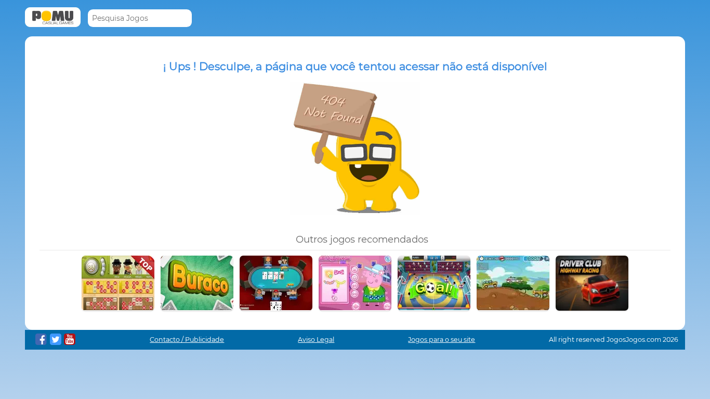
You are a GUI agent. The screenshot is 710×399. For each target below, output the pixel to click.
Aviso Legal (316, 339)
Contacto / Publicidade (187, 339)
